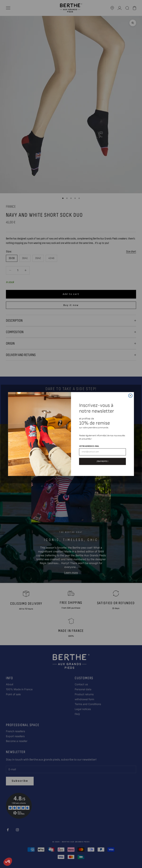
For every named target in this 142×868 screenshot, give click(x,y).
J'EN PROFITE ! (102, 461)
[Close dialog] (130, 396)
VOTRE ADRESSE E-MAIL (89, 446)
